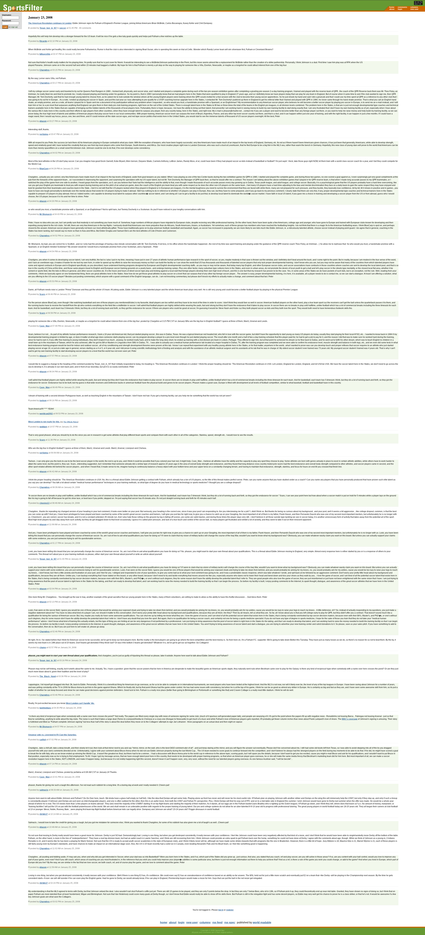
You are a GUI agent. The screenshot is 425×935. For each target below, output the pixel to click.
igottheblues (45, 708)
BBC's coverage (349, 719)
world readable (262, 922)
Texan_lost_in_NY (48, 28)
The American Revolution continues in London (50, 23)
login (400, 9)
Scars (42, 294)
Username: (6, 15)
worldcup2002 (46, 413)
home (391, 7)
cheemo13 (44, 503)
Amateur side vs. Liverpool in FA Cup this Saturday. (52, 735)
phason (43, 121)
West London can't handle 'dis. (80, 703)
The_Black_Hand (48, 676)
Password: (6, 21)
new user (414, 9)
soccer (62, 28)
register (230, 910)
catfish (43, 739)
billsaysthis (45, 54)
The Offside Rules (70, 422)
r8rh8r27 (44, 814)
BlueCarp (44, 168)
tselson (43, 400)
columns (414, 7)
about (391, 9)
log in (220, 910)
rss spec (229, 922)
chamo (43, 647)
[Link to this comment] (29, 41)
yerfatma (44, 134)
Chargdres (45, 70)
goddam (43, 427)
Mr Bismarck (46, 214)
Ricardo (43, 41)
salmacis (44, 790)
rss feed (217, 922)
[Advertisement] (397, 37)
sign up (14, 27)
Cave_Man (45, 326)
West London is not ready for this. (44, 422)
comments (402, 7)
